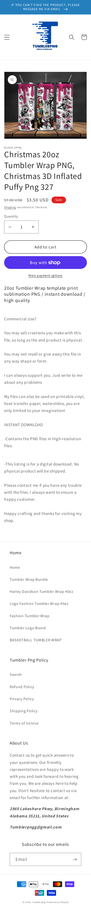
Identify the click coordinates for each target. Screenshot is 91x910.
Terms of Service (24, 723)
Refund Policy (22, 686)
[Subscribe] (75, 859)
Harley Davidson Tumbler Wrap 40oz (42, 591)
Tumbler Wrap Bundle (29, 579)
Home (15, 567)
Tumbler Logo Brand (28, 627)
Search (16, 674)
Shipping (10, 207)
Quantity (11, 216)
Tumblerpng (39, 902)
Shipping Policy (23, 710)
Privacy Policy (22, 698)
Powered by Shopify (57, 902)
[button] (7, 37)
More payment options (45, 275)
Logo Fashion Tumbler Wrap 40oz (39, 603)
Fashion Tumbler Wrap (30, 615)
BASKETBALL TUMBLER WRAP (36, 640)
